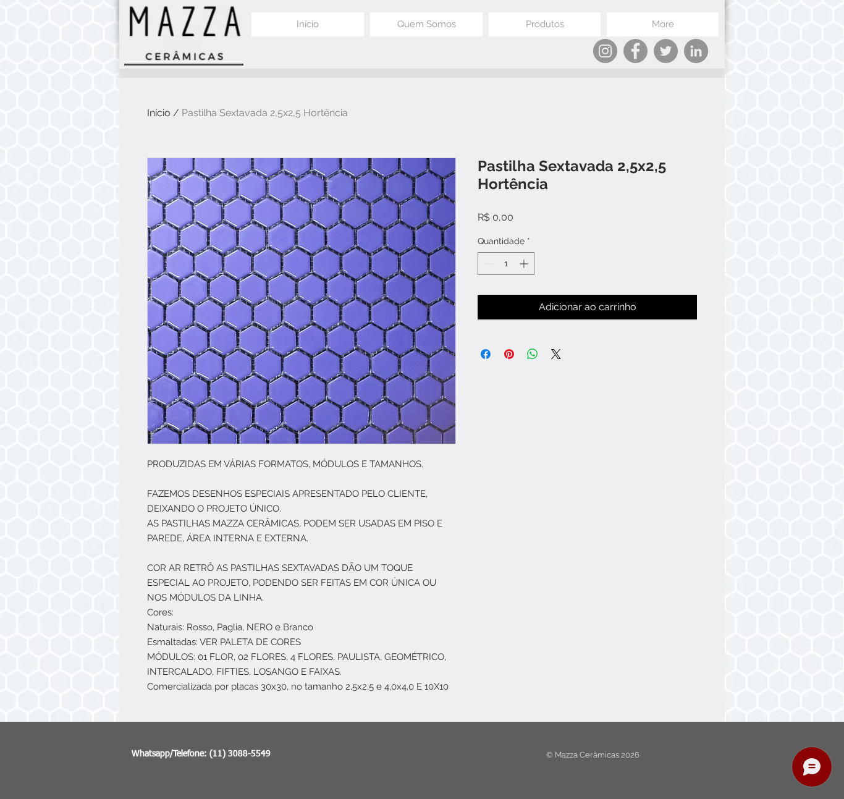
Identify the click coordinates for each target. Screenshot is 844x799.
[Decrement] (487, 263)
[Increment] (525, 263)
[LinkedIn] (696, 51)
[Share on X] (556, 354)
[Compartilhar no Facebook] (485, 354)
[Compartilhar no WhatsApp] (532, 354)
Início (159, 113)
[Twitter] (666, 51)
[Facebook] (635, 51)
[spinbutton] (506, 263)
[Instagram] (605, 51)
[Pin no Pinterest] (509, 354)
